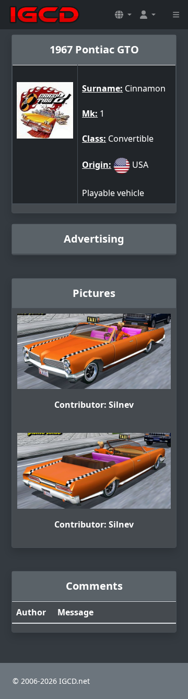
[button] (123, 14)
